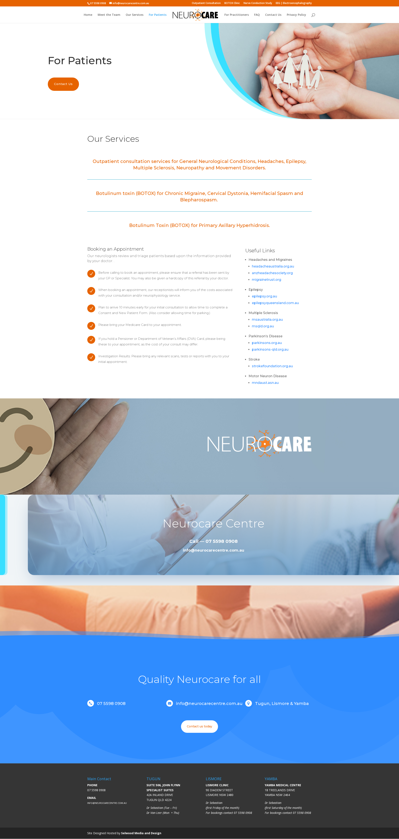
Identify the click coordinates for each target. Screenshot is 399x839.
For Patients (157, 15)
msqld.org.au (263, 326)
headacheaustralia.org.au (273, 266)
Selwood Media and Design (141, 833)
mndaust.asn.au (265, 383)
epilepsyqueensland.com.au (275, 303)
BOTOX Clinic (232, 3)
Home (88, 15)
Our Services (134, 15)
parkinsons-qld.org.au (270, 349)
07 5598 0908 (96, 790)
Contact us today (199, 726)
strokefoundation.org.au (272, 366)
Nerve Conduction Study (258, 3)
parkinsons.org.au (267, 343)
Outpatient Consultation (206, 3)
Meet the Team (109, 15)
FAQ (257, 15)
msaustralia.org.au (267, 320)
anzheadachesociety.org (272, 273)
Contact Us (273, 15)
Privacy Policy (296, 15)
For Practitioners (236, 15)
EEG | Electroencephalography (294, 3)
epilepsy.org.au (264, 296)
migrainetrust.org (266, 280)
